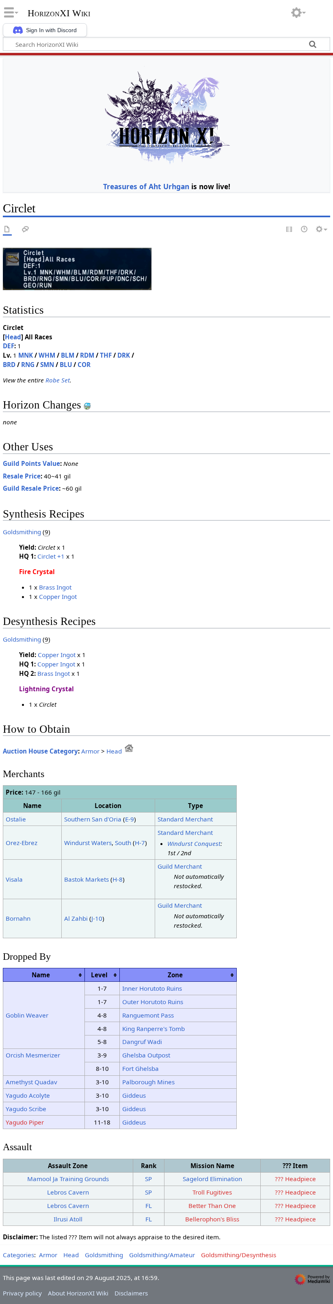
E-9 (129, 819)
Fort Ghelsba (140, 1068)
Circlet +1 (51, 556)
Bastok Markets (86, 879)
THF (106, 355)
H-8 (117, 879)
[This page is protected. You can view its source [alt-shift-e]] (289, 229)
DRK (123, 355)
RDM (87, 355)
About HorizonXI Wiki (78, 1293)
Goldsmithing (22, 532)
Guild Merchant (180, 866)
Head (13, 337)
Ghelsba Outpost (146, 1055)
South (123, 843)
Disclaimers (131, 1293)
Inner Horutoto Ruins (152, 988)
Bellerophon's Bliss (212, 1219)
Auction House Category (40, 751)
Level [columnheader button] (99, 975)
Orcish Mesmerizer (33, 1055)
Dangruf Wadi (142, 1042)
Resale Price (22, 476)
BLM (67, 355)
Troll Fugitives (212, 1192)
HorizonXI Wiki (59, 13)
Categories (18, 1255)
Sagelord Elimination (212, 1179)
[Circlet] (77, 268)
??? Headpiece (295, 1179)
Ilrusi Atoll (68, 1219)
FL (148, 1205)
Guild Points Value (31, 463)
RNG (28, 364)
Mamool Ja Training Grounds (68, 1179)
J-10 (96, 918)
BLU (66, 364)
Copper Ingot (58, 596)
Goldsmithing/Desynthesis (238, 1255)
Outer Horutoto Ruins (152, 1002)
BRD (9, 364)
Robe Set (57, 380)
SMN (47, 364)
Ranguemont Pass (148, 1015)
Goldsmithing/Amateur (162, 1255)
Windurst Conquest (194, 843)
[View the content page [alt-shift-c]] (7, 229)
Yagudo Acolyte (28, 1095)
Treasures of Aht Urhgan (146, 186)
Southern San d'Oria (92, 819)
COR (84, 364)
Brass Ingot (55, 587)
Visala (14, 879)
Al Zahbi (76, 918)
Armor (90, 751)
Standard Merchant (185, 819)
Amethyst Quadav (31, 1082)
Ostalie (16, 819)
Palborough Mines (148, 1082)
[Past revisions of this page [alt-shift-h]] (304, 229)
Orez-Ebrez (21, 843)
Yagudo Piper (25, 1122)
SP (148, 1179)
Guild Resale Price (31, 488)
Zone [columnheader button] (175, 975)
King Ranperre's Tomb (153, 1028)
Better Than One (212, 1205)
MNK (25, 355)
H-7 (140, 843)
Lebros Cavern (68, 1192)
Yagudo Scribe (26, 1109)
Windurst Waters (88, 843)
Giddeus (134, 1095)
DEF (8, 346)
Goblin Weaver (27, 1015)
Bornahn (18, 918)
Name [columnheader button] (41, 975)
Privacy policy (22, 1293)
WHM (47, 355)
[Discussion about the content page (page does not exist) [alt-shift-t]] (25, 229)
